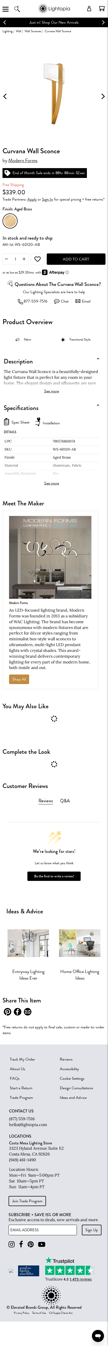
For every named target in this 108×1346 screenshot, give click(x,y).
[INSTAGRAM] (12, 1244)
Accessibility (69, 1069)
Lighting (8, 31)
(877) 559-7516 (22, 1118)
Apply (32, 199)
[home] (54, 12)
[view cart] (102, 9)
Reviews (66, 1059)
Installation (51, 423)
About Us (17, 1069)
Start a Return (21, 1088)
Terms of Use (39, 1313)
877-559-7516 (35, 301)
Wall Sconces (33, 31)
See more (51, 391)
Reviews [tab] (45, 801)
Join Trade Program (27, 1201)
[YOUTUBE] (41, 1244)
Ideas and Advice (73, 1098)
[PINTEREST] (31, 1244)
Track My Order (22, 1059)
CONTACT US (21, 1111)
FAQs (15, 1078)
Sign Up (91, 1230)
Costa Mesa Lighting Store (30, 1143)
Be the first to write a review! (54, 876)
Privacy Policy (21, 1313)
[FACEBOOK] (21, 1244)
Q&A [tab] (65, 801)
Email (86, 301)
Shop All (19, 679)
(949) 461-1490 (22, 1159)
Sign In (47, 199)
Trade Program (21, 1098)
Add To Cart (76, 259)
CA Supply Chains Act (61, 1313)
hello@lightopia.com (28, 1124)
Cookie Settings (72, 1078)
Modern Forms (22, 160)
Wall (18, 31)
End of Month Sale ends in (34, 173)
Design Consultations (76, 1088)
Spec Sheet (20, 422)
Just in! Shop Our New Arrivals (54, 22)
